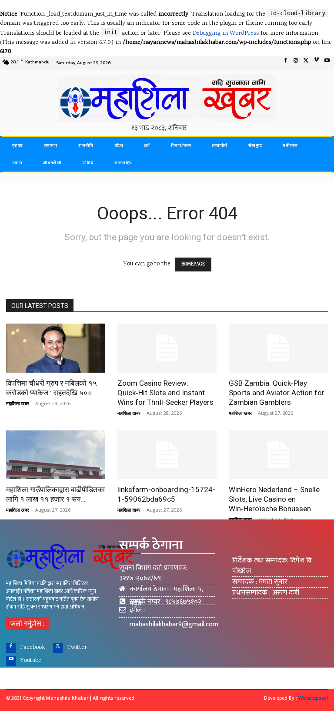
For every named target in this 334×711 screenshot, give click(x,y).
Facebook (32, 647)
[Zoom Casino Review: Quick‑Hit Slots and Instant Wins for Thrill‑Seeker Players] (167, 348)
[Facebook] (285, 63)
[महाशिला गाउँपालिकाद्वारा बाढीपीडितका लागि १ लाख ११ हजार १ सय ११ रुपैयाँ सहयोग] (55, 455)
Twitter (77, 647)
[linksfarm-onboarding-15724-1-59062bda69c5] (167, 455)
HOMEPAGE (193, 264)
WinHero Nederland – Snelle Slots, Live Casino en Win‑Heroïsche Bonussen (274, 499)
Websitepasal (313, 698)
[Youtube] (327, 63)
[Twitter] (306, 63)
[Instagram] (296, 63)
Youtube (30, 660)
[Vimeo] (316, 63)
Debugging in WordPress (226, 33)
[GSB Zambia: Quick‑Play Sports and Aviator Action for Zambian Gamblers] (278, 348)
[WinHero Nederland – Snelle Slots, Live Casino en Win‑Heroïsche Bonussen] (278, 455)
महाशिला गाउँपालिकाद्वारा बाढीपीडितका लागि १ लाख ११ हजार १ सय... (55, 494)
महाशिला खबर (17, 403)
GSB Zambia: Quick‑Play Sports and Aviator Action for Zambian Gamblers (276, 393)
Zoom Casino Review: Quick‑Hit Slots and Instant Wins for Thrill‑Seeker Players (165, 393)
